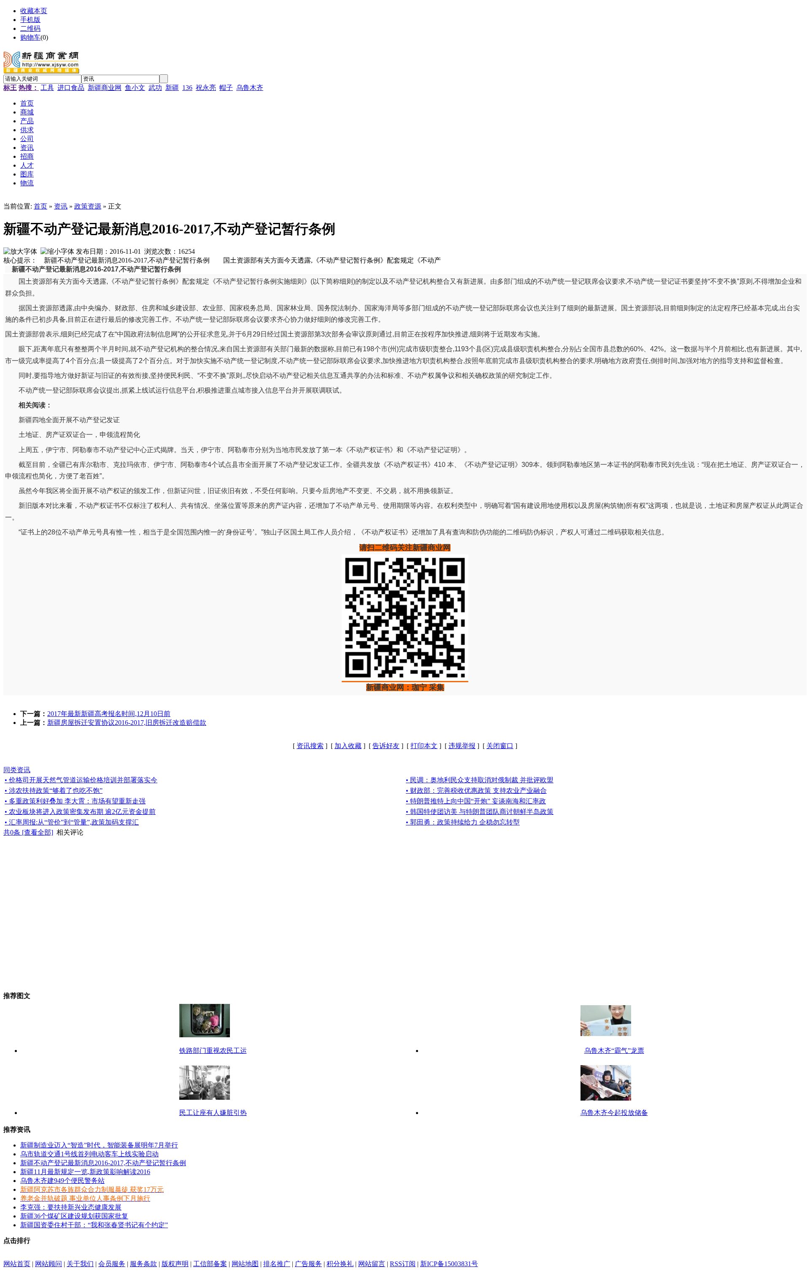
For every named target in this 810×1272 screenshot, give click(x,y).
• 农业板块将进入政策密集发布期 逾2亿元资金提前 (80, 811)
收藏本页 (33, 10)
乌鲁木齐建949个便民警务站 (62, 1180)
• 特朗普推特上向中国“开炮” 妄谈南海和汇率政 (476, 801)
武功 (155, 87)
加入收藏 (348, 745)
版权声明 (175, 1263)
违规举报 (461, 745)
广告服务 (308, 1263)
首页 (40, 206)
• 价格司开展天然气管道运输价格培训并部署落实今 (81, 780)
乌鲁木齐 (249, 87)
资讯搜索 (310, 745)
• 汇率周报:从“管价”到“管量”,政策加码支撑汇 (72, 822)
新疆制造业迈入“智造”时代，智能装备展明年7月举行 (99, 1145)
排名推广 (276, 1263)
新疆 (172, 87)
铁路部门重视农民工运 (213, 1050)
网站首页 (16, 1263)
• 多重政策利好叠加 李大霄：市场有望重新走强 (75, 801)
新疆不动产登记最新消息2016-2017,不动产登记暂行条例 (103, 1162)
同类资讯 (16, 769)
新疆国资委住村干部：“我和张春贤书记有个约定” (94, 1225)
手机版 (30, 19)
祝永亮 (206, 87)
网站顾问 (48, 1263)
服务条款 (143, 1263)
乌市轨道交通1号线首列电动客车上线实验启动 (89, 1154)
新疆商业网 (105, 87)
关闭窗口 (499, 745)
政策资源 (87, 206)
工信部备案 (210, 1263)
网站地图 (245, 1263)
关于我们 (80, 1263)
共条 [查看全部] (28, 832)
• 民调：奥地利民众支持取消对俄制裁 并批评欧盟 (480, 780)
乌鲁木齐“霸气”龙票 (614, 1050)
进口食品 (70, 87)
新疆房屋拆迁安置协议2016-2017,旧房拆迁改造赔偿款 (126, 722)
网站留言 (371, 1263)
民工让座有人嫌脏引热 (213, 1112)
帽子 (226, 87)
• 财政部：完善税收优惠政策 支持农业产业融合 (476, 790)
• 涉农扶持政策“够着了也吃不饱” (54, 790)
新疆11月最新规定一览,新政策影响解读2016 (85, 1171)
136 (187, 87)
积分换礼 (340, 1263)
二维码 (30, 28)
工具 (47, 87)
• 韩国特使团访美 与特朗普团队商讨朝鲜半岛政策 (480, 811)
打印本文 (423, 745)
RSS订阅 (403, 1263)
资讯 (61, 206)
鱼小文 (135, 87)
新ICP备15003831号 (449, 1263)
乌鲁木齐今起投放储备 (614, 1112)
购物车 (30, 37)
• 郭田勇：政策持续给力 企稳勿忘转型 (463, 822)
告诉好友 (386, 745)
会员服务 (111, 1263)
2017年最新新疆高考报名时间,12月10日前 (108, 713)
